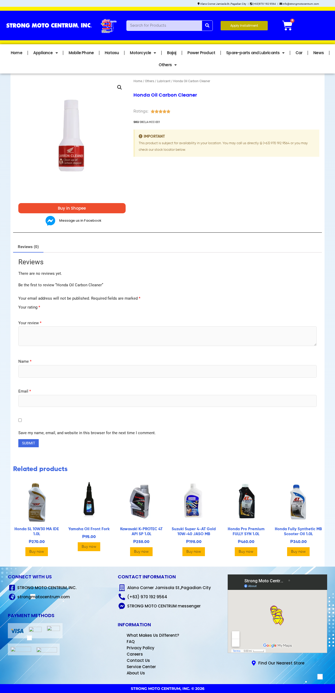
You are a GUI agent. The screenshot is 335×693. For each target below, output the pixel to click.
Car (299, 52)
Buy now (36, 552)
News (318, 52)
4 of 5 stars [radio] (35, 313)
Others (165, 65)
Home (16, 52)
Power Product (201, 52)
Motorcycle (140, 52)
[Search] (207, 26)
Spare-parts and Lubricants (253, 52)
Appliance (43, 52)
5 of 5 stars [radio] (40, 313)
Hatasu (112, 52)
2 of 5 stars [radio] (25, 313)
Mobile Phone (81, 52)
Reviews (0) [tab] (28, 246)
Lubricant (163, 81)
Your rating (29, 307)
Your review (29, 323)
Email (24, 391)
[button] (119, 87)
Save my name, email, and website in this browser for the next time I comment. (87, 433)
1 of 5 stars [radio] (20, 313)
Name (24, 361)
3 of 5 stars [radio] (30, 313)
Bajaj (171, 52)
